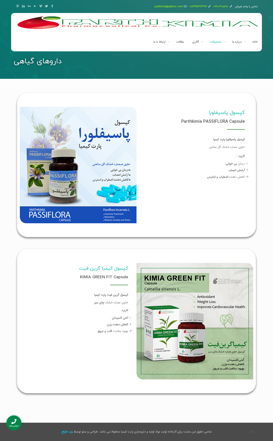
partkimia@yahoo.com (169, 6)
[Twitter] (46, 6)
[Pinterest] (17, 6)
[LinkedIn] (23, 6)
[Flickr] (29, 6)
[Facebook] (52, 6)
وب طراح (67, 431)
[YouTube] (35, 6)
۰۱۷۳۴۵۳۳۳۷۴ (198, 6)
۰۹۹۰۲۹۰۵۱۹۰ (220, 6)
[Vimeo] (40, 6)
